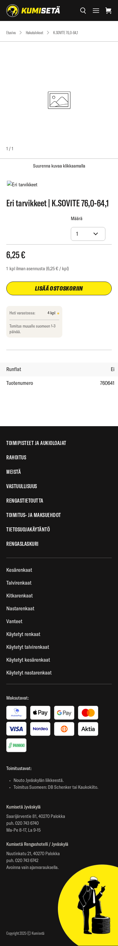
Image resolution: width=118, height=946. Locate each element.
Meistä (13, 471)
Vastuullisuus (21, 486)
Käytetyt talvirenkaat (27, 647)
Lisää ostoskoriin (59, 288)
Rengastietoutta (24, 500)
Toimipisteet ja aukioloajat (36, 443)
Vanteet (14, 621)
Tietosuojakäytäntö (28, 529)
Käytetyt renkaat (23, 634)
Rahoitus (16, 457)
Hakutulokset (34, 32)
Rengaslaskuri (22, 543)
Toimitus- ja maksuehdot (33, 515)
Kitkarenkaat (19, 595)
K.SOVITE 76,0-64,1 (65, 32)
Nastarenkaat (20, 608)
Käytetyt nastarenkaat (29, 672)
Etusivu (11, 32)
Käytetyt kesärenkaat (28, 659)
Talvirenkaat (18, 582)
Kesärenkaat (19, 569)
